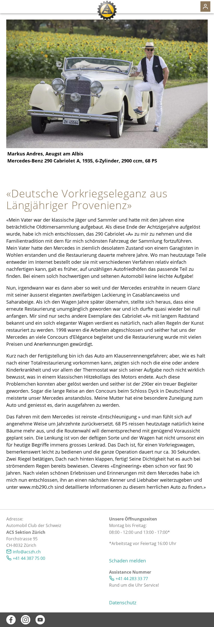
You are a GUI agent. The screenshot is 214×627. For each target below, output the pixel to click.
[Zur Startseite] (107, 10)
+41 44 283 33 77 (132, 578)
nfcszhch (27, 552)
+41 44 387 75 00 (29, 558)
